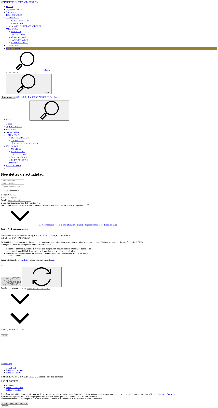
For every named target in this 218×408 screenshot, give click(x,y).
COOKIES (5, 406)
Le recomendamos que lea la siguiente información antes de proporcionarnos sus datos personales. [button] (78, 225)
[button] (28, 70)
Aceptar (5, 403)
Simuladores (18, 34)
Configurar (14, 403)
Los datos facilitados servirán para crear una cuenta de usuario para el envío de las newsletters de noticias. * (44, 205)
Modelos (16, 31)
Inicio (9, 6)
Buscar (9, 72)
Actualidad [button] (12, 17)
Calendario (17, 23)
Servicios (11, 12)
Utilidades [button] (12, 28)
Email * (4, 200)
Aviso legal (10, 385)
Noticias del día (20, 20)
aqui (52, 260)
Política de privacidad (14, 370)
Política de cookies (13, 372)
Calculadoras (19, 37)
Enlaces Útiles (14, 15)
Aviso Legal (11, 368)
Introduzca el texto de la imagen (13, 288)
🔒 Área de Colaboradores (26, 26)
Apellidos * (5, 197)
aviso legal (24, 260)
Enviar (4, 336)
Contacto (12, 45)
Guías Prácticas (19, 42)
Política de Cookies (13, 390)
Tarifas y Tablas (19, 40)
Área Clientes (13, 48)
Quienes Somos (14, 9)
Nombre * (5, 195)
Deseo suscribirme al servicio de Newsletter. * (19, 203)
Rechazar (23, 403)
